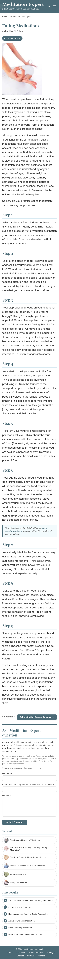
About (10, 952)
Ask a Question (11, 38)
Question (6, 795)
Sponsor (41, 956)
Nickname (7, 773)
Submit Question (14, 822)
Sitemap (20, 956)
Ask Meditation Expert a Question (36, 717)
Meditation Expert (23, 4)
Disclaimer (20, 952)
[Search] (49, 6)
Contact (30, 956)
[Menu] (54, 6)
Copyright (50, 952)
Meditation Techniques (20, 16)
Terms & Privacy (35, 952)
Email (28, 784)
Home (4, 16)
